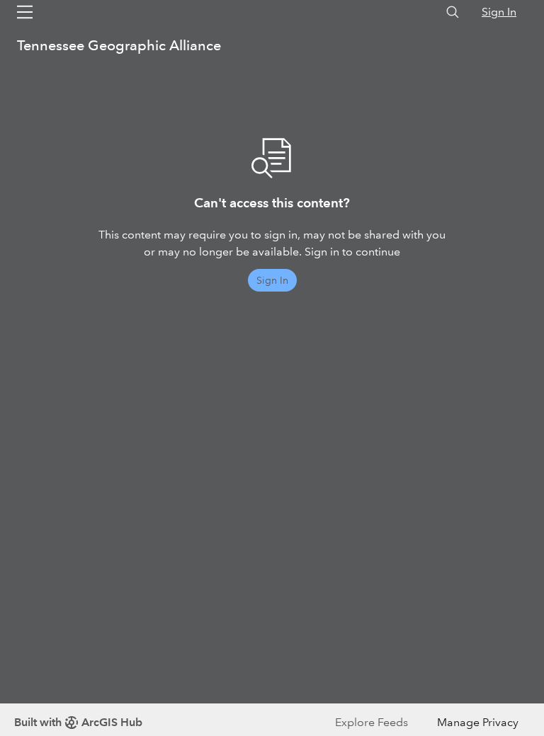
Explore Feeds (371, 722)
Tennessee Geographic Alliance (119, 45)
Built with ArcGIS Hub (78, 722)
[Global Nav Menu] (24, 12)
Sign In (499, 11)
